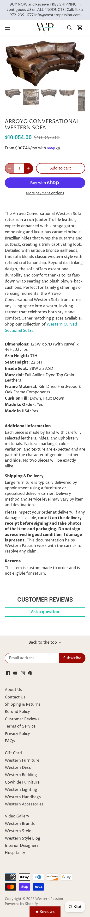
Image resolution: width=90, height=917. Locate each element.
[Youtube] (15, 673)
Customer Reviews (22, 719)
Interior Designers (22, 845)
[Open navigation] (7, 28)
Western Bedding (21, 775)
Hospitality (15, 852)
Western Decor (19, 767)
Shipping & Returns (23, 704)
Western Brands (20, 823)
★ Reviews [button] (45, 911)
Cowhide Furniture (22, 782)
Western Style (18, 831)
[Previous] (11, 64)
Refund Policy (17, 711)
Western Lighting (21, 789)
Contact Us (15, 697)
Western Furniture (22, 760)
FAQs (10, 741)
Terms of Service (20, 726)
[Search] (69, 27)
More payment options (45, 193)
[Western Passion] (45, 27)
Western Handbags (23, 797)
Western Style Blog (22, 838)
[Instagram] (23, 673)
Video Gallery (17, 816)
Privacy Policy (17, 733)
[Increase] (28, 168)
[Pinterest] (30, 673)
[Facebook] (8, 673)
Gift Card (13, 753)
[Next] (79, 64)
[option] (45, 63)
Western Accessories (24, 804)
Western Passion (49, 899)
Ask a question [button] (45, 612)
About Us (13, 689)
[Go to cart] (80, 27)
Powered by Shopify (21, 904)
